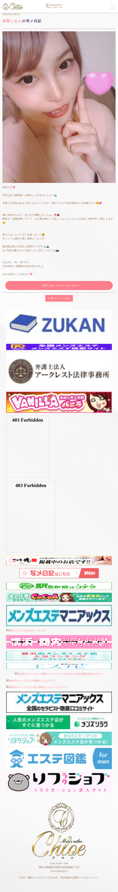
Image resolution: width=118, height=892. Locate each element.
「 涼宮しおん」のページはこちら (58, 285)
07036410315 (55, 5)
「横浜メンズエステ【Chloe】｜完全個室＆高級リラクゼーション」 (12, 7)
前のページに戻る (60, 298)
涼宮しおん (12, 21)
